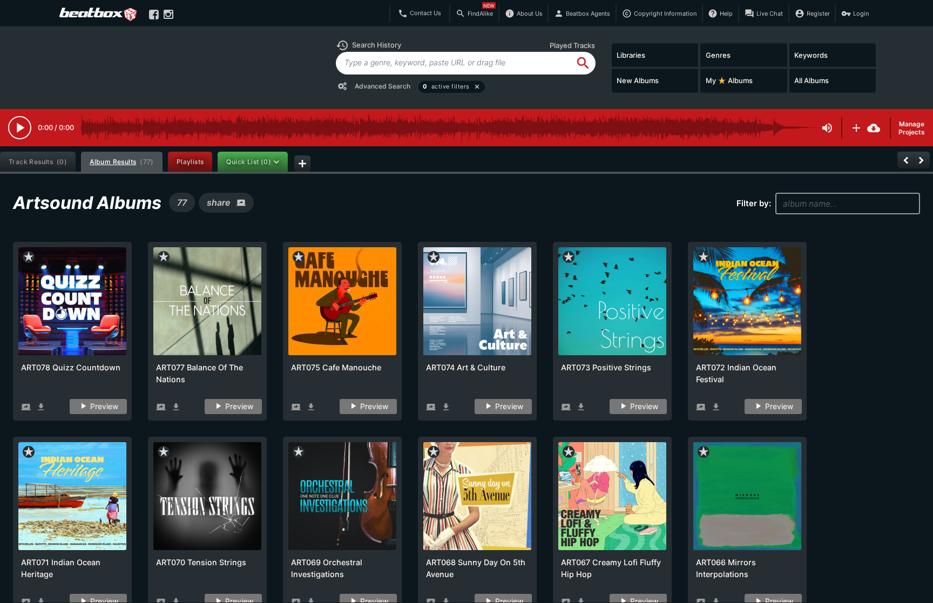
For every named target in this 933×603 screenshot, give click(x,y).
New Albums (638, 80)
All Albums (811, 80)
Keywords (811, 54)
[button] (368, 45)
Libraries (631, 54)
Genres (718, 54)
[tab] (38, 162)
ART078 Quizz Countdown (70, 367)
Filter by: (753, 203)
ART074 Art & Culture (465, 367)
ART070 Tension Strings (201, 562)
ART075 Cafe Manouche (336, 367)
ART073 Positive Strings (606, 367)
